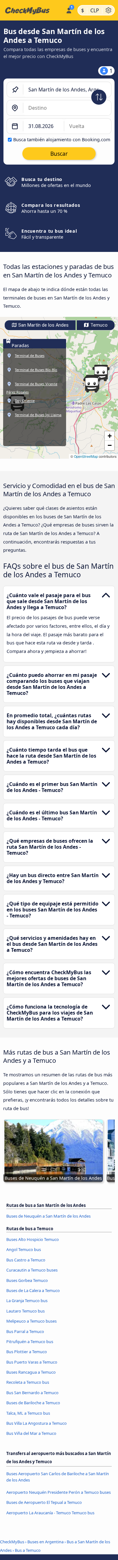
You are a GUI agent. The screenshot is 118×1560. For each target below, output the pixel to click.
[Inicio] (31, 10)
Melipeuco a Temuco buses (31, 1321)
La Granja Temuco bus (27, 1300)
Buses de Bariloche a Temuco (33, 1403)
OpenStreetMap (86, 456)
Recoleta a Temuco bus (27, 1382)
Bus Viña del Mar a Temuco (31, 1433)
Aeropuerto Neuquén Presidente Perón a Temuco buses (58, 1492)
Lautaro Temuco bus (25, 1311)
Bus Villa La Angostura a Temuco (36, 1423)
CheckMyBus (12, 1542)
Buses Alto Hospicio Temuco (32, 1239)
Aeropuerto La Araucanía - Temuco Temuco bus (50, 1513)
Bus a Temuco (28, 1550)
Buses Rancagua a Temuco (31, 1372)
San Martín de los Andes (43, 325)
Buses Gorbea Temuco (27, 1280)
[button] (92, 384)
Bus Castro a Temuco (25, 1260)
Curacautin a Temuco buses (32, 1270)
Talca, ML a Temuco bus (28, 1413)
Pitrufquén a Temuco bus (29, 1341)
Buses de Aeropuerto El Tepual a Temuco (44, 1502)
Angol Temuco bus (23, 1249)
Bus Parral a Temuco (25, 1331)
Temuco (98, 325)
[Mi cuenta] (68, 9)
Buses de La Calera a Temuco (33, 1290)
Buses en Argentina (45, 1542)
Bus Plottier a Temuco (26, 1351)
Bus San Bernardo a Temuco (32, 1392)
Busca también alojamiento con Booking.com (61, 140)
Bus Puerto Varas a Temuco (31, 1362)
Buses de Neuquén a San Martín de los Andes (48, 1216)
